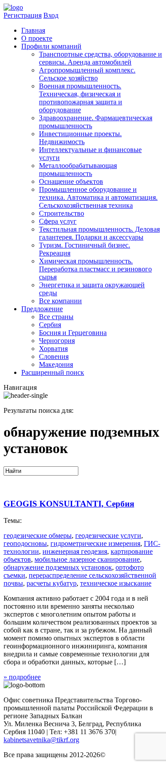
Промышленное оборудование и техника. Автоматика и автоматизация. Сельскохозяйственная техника (98, 197)
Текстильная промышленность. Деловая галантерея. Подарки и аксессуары (99, 233)
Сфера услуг (58, 221)
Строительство (61, 213)
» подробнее (22, 677)
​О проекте (36, 38)
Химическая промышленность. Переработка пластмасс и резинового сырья (95, 269)
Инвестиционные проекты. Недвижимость (80, 137)
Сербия (50, 324)
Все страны (56, 316)
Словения (54, 356)
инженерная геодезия (74, 551)
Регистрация (23, 15)
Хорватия (53, 348)
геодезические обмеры (38, 535)
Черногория (57, 340)
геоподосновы (25, 543)
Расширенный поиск (52, 372)
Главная (33, 30)
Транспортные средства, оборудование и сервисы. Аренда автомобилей (100, 58)
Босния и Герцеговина (73, 332)
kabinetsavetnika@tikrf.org (41, 739)
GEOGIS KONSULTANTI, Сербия (69, 503)
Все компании (60, 301)
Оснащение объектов (71, 181)
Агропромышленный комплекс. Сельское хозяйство (87, 74)
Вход (50, 15)
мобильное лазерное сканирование (87, 559)
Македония (56, 364)
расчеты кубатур (52, 583)
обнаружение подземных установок (58, 567)
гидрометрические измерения (95, 543)
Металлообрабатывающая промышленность (78, 169)
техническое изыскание (115, 583)
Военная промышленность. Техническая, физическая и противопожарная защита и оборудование (80, 98)
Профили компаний (51, 46)
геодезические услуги (108, 535)
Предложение (42, 308)
